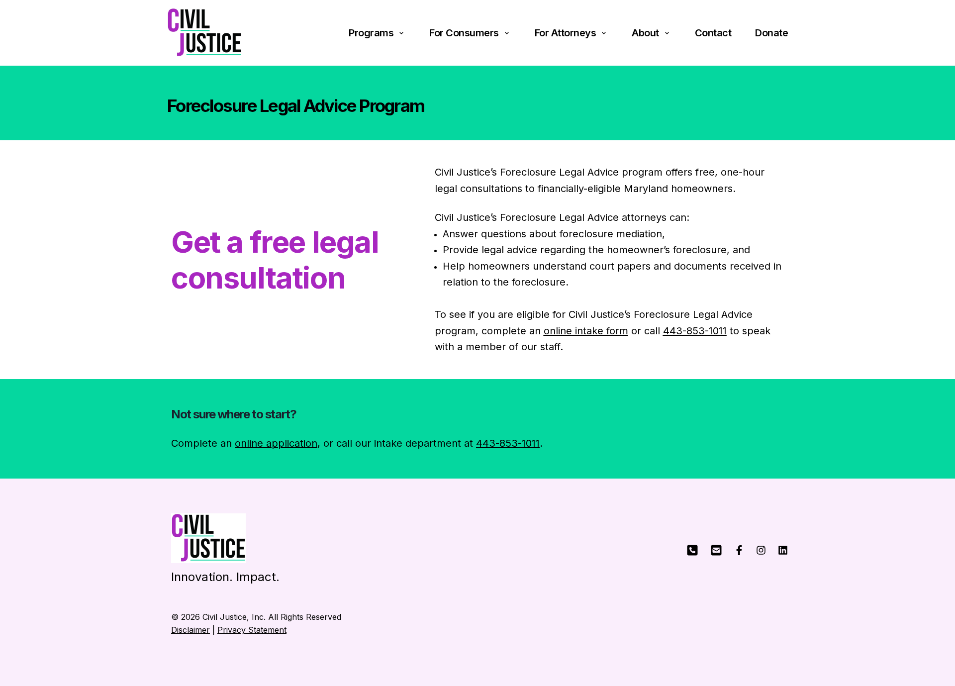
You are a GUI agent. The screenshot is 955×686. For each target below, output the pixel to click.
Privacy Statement (251, 630)
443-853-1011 (695, 331)
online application (276, 443)
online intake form (586, 331)
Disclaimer (190, 630)
